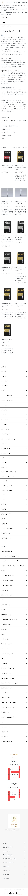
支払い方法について (7, 855)
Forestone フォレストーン (7, 668)
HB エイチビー (4, 600)
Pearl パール (4, 648)
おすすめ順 (14, 147)
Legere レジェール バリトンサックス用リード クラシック (7, 167)
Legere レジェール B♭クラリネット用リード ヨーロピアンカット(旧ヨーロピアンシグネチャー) (7, 239)
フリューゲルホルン (6, 415)
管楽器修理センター (6, 605)
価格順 (20, 147)
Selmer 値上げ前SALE (6, 551)
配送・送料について (7, 847)
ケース (3, 495)
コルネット (4, 410)
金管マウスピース (5, 448)
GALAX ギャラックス (6, 609)
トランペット (4, 405)
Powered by (6, 893)
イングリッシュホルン (6, 395)
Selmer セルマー (5, 629)
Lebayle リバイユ (5, 722)
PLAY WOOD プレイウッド (8, 678)
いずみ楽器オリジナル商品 (7, 575)
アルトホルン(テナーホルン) (8, 439)
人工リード (4, 467)
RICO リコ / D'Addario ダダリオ (9, 717)
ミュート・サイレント (6, 485)
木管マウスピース (5, 453)
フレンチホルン (5, 419)
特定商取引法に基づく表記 (9, 858)
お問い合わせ (6, 878)
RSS (4, 866)
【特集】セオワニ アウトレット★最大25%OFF (12, 566)
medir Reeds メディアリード (8, 702)
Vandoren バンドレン (6, 644)
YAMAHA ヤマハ (5, 712)
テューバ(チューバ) (6, 434)
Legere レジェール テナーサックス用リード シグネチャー (7, 304)
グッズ (3, 519)
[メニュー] (3, 22)
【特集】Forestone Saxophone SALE (10, 561)
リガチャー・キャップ (6, 458)
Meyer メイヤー (5, 697)
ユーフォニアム (5, 429)
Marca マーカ (4, 692)
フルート (3, 376)
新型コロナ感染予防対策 (7, 580)
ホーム (2, 26)
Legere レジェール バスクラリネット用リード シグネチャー (20, 237)
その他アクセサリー (6, 533)
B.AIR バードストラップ (7, 653)
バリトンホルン (5, 444)
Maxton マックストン (6, 688)
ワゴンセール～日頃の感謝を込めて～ (10, 556)
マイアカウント (6, 870)
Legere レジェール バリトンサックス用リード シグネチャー (7, 341)
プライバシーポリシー (8, 862)
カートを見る (6, 874)
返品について (6, 851)
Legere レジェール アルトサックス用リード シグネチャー (20, 268)
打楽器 (3, 499)
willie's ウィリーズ (5, 590)
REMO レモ (4, 732)
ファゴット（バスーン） (7, 400)
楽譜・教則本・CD (5, 514)
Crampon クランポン (6, 614)
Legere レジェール (9, 26)
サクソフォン (4, 385)
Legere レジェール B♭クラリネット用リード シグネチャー (6, 268)
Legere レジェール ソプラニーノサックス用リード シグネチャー (20, 167)
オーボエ (3, 390)
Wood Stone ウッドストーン (8, 595)
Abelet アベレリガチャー (7, 585)
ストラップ (4, 481)
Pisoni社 (3, 658)
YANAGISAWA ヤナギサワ (7, 707)
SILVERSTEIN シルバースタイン (9, 619)
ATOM (7, 866)
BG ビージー (4, 663)
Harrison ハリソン (5, 639)
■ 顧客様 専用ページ (6, 538)
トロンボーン (4, 424)
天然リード (4, 462)
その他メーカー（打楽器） (7, 741)
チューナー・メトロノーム (7, 476)
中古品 (3, 570)
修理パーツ (4, 523)
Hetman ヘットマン (6, 673)
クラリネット (4, 381)
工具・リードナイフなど (7, 528)
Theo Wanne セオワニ (6, 624)
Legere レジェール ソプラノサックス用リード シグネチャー (20, 304)
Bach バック (4, 634)
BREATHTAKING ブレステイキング (9, 683)
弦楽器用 (3, 509)
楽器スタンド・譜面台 (6, 490)
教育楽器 (3, 504)
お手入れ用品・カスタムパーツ (8, 471)
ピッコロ (3, 371)
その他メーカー (5, 736)
